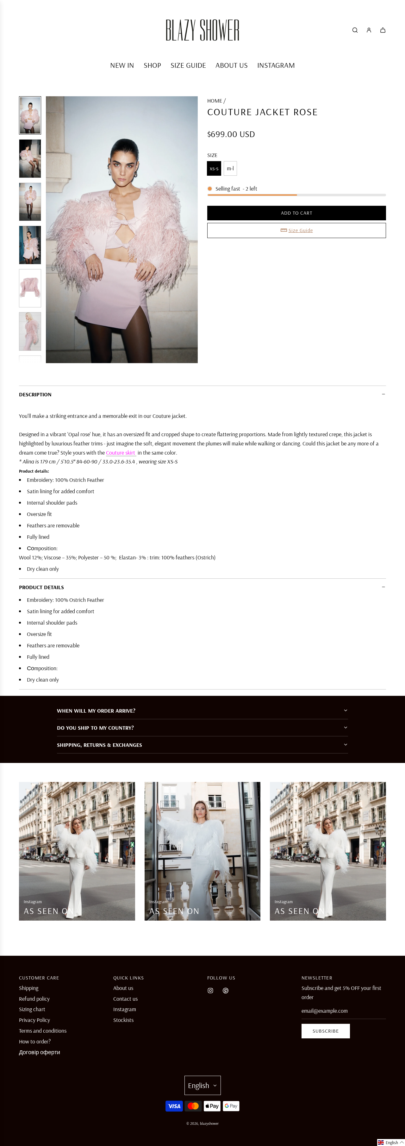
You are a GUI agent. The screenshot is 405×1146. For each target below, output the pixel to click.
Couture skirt (121, 452)
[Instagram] (210, 991)
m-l (230, 168)
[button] (54, 230)
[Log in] (369, 30)
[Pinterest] (226, 991)
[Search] (355, 30)
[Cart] (383, 30)
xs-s (214, 168)
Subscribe (326, 1031)
